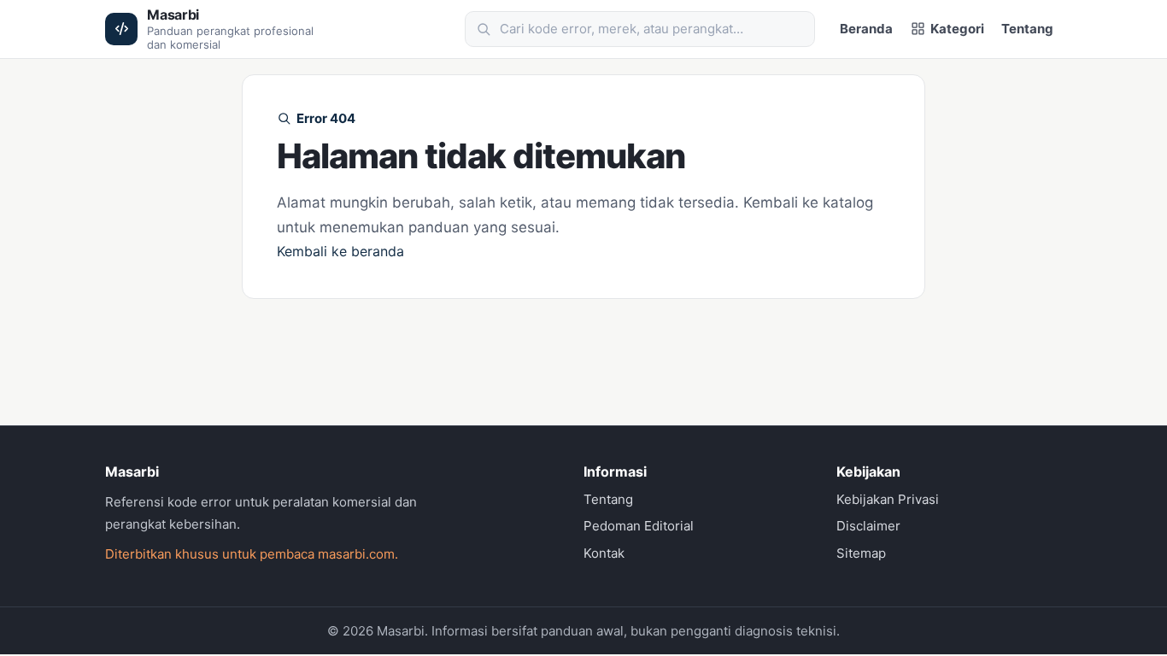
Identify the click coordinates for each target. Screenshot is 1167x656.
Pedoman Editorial (639, 526)
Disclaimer (868, 526)
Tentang (1027, 28)
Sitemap (861, 553)
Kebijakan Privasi (887, 499)
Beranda (866, 28)
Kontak (604, 553)
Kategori (957, 28)
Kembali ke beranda (340, 251)
